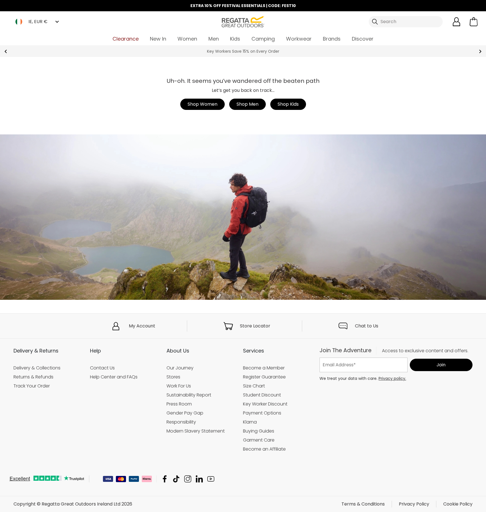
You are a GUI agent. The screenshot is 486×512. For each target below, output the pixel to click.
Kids (235, 38)
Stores (173, 377)
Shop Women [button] (202, 104)
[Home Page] (243, 21)
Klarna (250, 422)
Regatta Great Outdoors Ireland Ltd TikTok (176, 478)
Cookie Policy (457, 504)
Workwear (299, 38)
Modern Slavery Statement (195, 431)
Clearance (125, 38)
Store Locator (255, 326)
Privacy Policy (414, 504)
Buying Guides (258, 431)
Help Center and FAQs (114, 377)
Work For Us (178, 386)
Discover (363, 38)
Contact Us (102, 368)
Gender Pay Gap (184, 413)
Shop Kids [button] (288, 104)
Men (213, 38)
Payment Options (262, 413)
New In (158, 38)
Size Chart (254, 386)
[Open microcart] (473, 21)
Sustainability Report (188, 395)
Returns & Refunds (33, 377)
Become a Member (264, 368)
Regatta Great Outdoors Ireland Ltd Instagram (187, 478)
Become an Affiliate (264, 449)
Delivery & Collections (37, 368)
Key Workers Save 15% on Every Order (243, 51)
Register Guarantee (264, 377)
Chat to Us (366, 326)
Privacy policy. (392, 378)
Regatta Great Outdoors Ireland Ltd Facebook (164, 478)
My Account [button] (142, 326)
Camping (263, 38)
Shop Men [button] (247, 104)
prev (5, 51)
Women (187, 38)
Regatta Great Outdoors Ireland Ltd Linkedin (199, 478)
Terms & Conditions (363, 504)
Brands (332, 38)
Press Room (179, 404)
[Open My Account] (456, 21)
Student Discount (262, 395)
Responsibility (181, 422)
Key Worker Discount (265, 404)
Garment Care (258, 440)
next (480, 51)
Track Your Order (32, 386)
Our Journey (180, 368)
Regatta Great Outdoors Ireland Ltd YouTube (210, 478)
